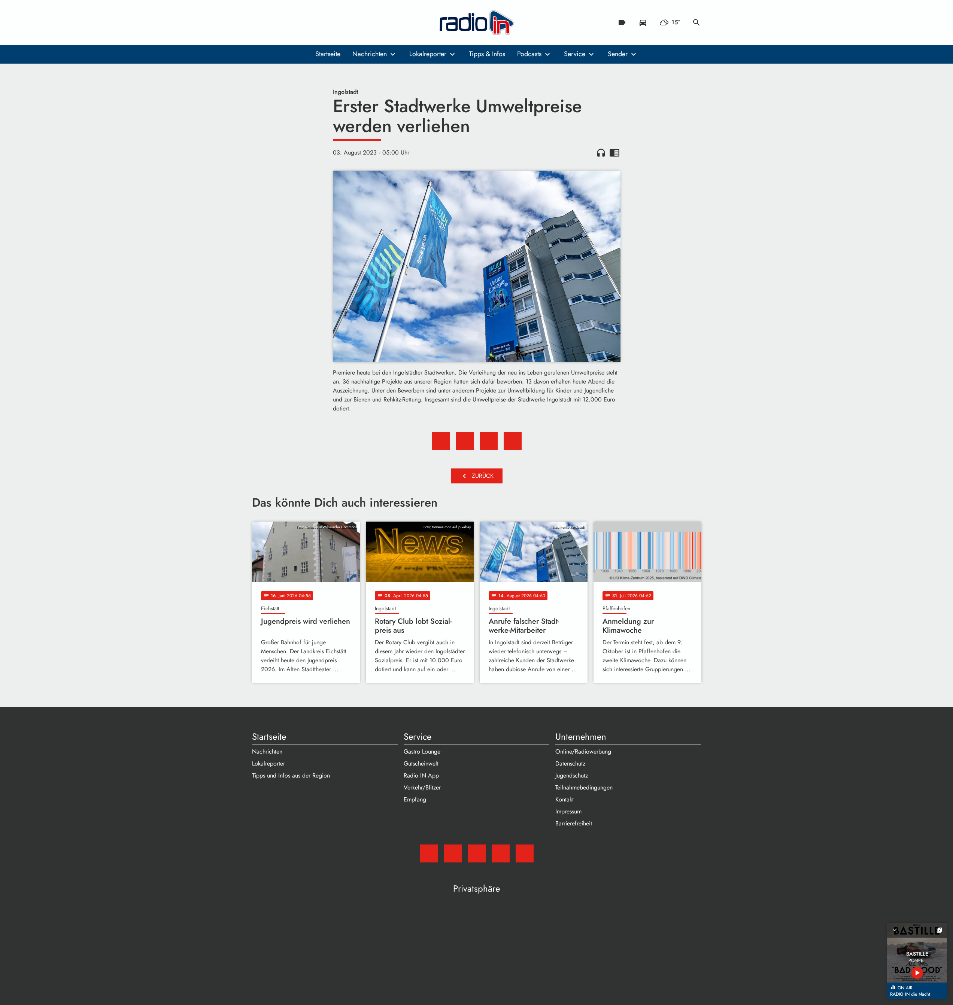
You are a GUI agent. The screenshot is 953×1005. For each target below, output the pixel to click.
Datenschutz (570, 763)
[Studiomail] (259, 22)
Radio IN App (421, 775)
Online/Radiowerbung (583, 751)
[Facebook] (274, 22)
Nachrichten (369, 54)
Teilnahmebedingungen (584, 787)
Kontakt (564, 799)
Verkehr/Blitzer (422, 787)
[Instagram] (289, 22)
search (696, 22)
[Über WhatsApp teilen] (489, 441)
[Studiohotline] (319, 22)
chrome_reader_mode (614, 152)
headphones (601, 152)
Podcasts (529, 54)
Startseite (327, 54)
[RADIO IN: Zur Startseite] (476, 22)
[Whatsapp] (304, 22)
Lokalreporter (427, 54)
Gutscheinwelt (421, 763)
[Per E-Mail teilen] (513, 441)
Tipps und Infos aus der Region (291, 775)
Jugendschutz (571, 775)
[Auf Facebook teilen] (441, 441)
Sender (618, 54)
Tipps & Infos (487, 54)
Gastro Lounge (422, 751)
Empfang (415, 799)
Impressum (568, 811)
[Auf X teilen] (465, 441)
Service (574, 54)
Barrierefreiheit (573, 823)
